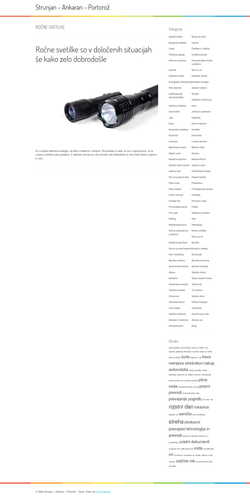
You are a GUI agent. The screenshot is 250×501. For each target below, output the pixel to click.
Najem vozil (174, 153)
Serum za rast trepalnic (180, 248)
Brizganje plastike (177, 42)
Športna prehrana (200, 260)
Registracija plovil (177, 224)
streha (176, 421)
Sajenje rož (173, 414)
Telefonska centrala (178, 284)
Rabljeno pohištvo (201, 212)
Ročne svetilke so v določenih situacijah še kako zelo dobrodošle (94, 54)
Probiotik (196, 194)
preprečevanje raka (190, 393)
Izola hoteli (174, 111)
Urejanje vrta (174, 448)
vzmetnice (178, 455)
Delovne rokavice (177, 60)
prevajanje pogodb (185, 398)
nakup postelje (195, 370)
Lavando (173, 141)
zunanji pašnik (202, 461)
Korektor (196, 129)
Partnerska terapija (201, 170)
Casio (172, 48)
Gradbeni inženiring (201, 99)
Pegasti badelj (199, 177)
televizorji (186, 436)
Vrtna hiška (174, 307)
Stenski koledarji (200, 266)
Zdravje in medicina (178, 319)
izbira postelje (174, 357)
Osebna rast (175, 170)
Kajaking (196, 117)
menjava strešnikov (186, 363)
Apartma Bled (175, 36)
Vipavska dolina (177, 301)
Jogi (171, 117)
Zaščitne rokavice (177, 313)
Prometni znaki (199, 200)
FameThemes (103, 491)
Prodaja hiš (174, 200)
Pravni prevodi (176, 194)
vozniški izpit (208, 448)
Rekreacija (197, 224)
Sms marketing (176, 254)
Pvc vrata (173, 212)
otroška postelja (191, 380)
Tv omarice (197, 290)
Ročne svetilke (199, 230)
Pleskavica (197, 182)
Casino (195, 42)
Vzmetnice (197, 307)
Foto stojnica (175, 87)
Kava (171, 123)
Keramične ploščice (178, 129)
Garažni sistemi (199, 87)
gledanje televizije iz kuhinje (187, 351)
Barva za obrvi (199, 36)
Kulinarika (197, 135)
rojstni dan (181, 406)
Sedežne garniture (178, 242)
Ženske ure (197, 319)
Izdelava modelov (177, 105)
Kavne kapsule (199, 123)
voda (198, 448)
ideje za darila (206, 351)
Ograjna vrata (198, 165)
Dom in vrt (197, 69)
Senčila (195, 242)
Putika (195, 206)
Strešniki (173, 278)
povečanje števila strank (188, 386)
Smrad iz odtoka (200, 248)
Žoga (194, 325)
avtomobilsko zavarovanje (180, 347)
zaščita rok (185, 460)
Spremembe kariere (179, 266)
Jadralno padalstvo (201, 111)
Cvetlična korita (199, 54)
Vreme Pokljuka (199, 301)
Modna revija (198, 147)
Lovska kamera (199, 141)
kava (206, 356)
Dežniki (172, 69)
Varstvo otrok (198, 296)
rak (211, 399)
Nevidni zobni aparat (179, 165)
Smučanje (197, 254)
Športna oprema (177, 260)
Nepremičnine (199, 159)
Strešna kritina (199, 272)
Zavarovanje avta (200, 313)
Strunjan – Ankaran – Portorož (73, 7)
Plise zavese (175, 188)
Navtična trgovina (177, 159)
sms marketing (198, 414)
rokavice (201, 407)
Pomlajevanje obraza (202, 188)
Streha (172, 272)
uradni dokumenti (194, 441)
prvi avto (205, 399)
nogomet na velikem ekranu (189, 374)
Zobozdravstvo (176, 325)
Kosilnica (173, 135)
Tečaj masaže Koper (202, 278)
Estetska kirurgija (200, 81)
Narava (195, 153)
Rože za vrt (197, 236)
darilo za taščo (198, 347)
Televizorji (197, 284)
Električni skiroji (199, 75)
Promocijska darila (178, 206)
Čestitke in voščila (201, 48)
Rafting (172, 218)
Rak (194, 218)
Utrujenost (174, 296)
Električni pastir (176, 75)
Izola (194, 105)
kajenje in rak (196, 357)
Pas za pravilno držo (179, 177)
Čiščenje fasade (177, 54)
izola (185, 356)
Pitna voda (174, 182)
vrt (171, 454)
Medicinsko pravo (177, 147)
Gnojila (195, 93)
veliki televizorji (187, 448)
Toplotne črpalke (177, 290)
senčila (185, 413)
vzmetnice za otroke (192, 455)
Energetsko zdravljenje (180, 81)
